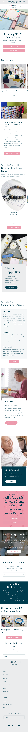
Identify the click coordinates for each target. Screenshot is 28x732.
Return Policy (6, 691)
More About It (11, 287)
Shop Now (14, 361)
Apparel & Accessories (17, 630)
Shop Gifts (11, 481)
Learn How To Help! (12, 153)
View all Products (14, 227)
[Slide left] (10, 95)
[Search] (21, 6)
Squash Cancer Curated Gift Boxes (11, 91)
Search (5, 671)
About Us (5, 678)
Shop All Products (14, 50)
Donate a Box (14, 46)
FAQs (4, 701)
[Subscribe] (23, 575)
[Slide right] (17, 95)
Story (4, 681)
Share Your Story (14, 551)
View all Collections (22, 60)
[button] (3, 6)
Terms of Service (7, 704)
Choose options (13, 217)
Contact (5, 688)
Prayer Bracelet (13, 212)
